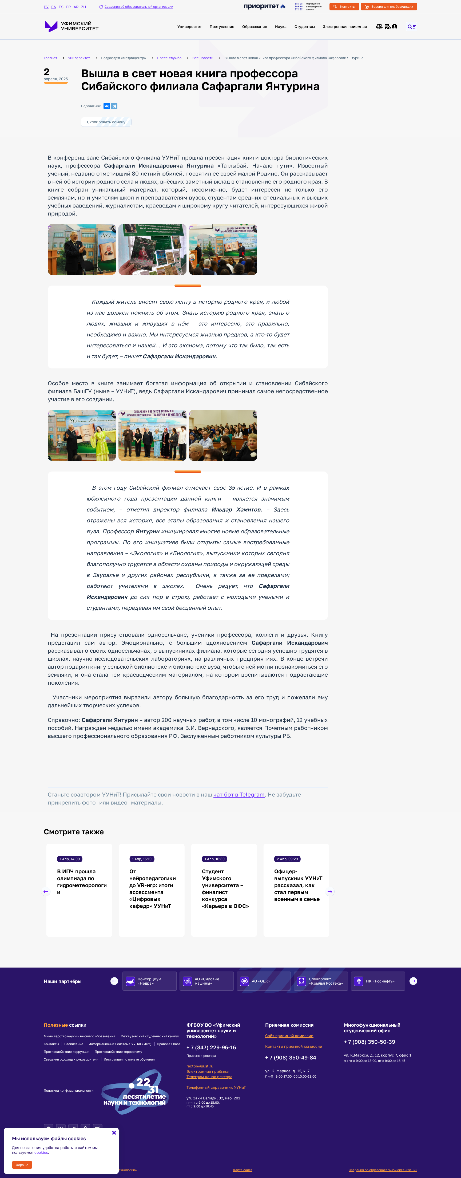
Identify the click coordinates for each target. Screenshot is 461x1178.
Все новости (202, 58)
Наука (281, 26)
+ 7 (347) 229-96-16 (211, 1047)
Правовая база (168, 1044)
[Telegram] (114, 106)
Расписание (73, 1044)
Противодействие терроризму (118, 1052)
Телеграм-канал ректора (209, 1076)
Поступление (222, 26)
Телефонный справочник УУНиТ (216, 1087)
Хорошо (22, 1165)
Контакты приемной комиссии (293, 1046)
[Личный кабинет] (395, 26)
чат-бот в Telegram (239, 794)
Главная (50, 58)
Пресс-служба (169, 58)
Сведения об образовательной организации (383, 1170)
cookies (41, 1152)
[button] (45, 891)
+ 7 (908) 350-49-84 (290, 1057)
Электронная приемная (345, 26)
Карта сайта (242, 1170)
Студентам (305, 26)
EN (53, 7)
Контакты (347, 7)
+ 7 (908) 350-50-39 (369, 1042)
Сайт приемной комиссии (289, 1035)
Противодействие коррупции (66, 1052)
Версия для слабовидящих (392, 7)
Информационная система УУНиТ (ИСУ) (120, 1044)
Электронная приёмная (208, 1071)
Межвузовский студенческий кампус (150, 1036)
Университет (189, 26)
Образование (254, 26)
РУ (46, 7)
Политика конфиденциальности (68, 1090)
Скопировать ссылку (106, 122)
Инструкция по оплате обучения (129, 1059)
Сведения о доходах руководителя (71, 1059)
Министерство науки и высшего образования (79, 1036)
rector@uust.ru (199, 1066)
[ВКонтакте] (107, 106)
